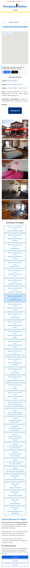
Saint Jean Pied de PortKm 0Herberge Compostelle (15, 282)
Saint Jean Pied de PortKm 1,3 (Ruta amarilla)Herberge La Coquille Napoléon (15, 404)
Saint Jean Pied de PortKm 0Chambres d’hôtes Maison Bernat (15, 324)
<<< (3, 22)
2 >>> (26, 22)
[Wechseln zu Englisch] (10, 1)
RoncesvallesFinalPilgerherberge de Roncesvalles (15, 477)
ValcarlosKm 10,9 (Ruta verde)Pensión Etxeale (15, 454)
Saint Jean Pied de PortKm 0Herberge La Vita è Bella (15, 290)
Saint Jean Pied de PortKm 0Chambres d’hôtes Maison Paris (15, 353)
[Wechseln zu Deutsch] (19, 1)
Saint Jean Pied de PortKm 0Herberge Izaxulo (15, 264)
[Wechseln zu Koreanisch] (22, 1)
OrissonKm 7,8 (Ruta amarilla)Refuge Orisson (15, 420)
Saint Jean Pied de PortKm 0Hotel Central (15, 370)
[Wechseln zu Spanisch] (8, 1)
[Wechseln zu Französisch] (13, 1)
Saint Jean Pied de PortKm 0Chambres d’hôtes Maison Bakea (15, 334)
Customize (15, 561)
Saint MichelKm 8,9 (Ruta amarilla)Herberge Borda (15, 428)
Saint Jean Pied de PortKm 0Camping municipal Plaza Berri (15, 378)
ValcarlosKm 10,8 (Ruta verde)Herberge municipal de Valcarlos (15, 437)
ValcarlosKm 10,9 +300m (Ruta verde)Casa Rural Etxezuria (15, 461)
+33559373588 (11, 88)
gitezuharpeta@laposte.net (14, 84)
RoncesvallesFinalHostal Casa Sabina (15, 485)
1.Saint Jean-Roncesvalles (15, 27)
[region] (15, 555)
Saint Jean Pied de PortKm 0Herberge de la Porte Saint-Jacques (15, 306)
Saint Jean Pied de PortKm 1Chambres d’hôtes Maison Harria (15, 395)
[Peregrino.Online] (15, 5)
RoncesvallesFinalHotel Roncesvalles (15, 501)
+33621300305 (22, 88)
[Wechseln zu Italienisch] (16, 1)
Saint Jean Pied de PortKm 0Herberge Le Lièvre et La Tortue (15, 273)
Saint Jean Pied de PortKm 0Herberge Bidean (15, 315)
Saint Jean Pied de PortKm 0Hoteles (15, 386)
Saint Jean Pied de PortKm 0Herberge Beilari (15, 246)
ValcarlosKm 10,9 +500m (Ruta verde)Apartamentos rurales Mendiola (15, 469)
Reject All (15, 564)
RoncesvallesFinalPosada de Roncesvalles (15, 493)
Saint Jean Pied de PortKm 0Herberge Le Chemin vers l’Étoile (14, 255)
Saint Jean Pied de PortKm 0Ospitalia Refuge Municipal (15, 228)
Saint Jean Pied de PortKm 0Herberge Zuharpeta (15, 298)
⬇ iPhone (15, 72)
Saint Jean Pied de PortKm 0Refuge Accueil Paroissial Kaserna (15, 237)
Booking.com (15, 110)
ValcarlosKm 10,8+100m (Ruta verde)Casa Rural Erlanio (15, 446)
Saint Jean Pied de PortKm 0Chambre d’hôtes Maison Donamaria (15, 361)
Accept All (15, 557)
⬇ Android (7, 72)
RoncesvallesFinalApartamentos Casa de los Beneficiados (15, 510)
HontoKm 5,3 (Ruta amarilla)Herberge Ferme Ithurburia (15, 412)
